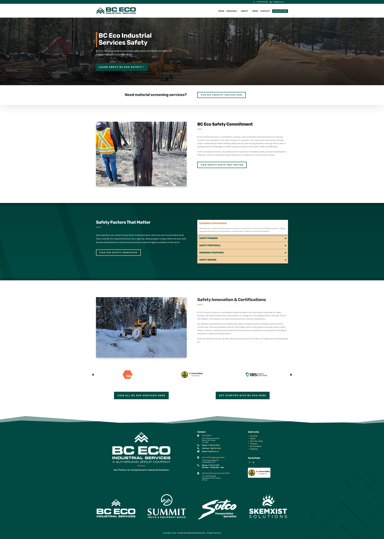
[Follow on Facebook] (249, 462)
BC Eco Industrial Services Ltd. (193, 533)
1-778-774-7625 (213, 465)
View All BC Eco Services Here (141, 395)
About (253, 438)
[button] (291, 374)
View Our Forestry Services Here (221, 95)
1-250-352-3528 (262, 2)
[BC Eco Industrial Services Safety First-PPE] (141, 186)
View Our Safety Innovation (118, 252)
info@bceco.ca (278, 2)
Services (254, 436)
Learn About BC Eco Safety (120, 67)
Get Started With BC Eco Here (242, 395)
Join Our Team (256, 441)
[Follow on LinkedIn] (253, 462)
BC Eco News (255, 446)
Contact (253, 444)
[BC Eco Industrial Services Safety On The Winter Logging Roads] (141, 357)
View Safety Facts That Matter (222, 165)
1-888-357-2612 (215, 448)
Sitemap (254, 449)
